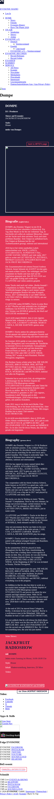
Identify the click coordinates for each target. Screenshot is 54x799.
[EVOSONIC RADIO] (3, 89)
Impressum (30, 791)
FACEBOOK (17, 747)
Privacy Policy (6, 794)
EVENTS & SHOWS (18, 779)
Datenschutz (41, 791)
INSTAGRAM (17, 749)
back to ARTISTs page (37, 144)
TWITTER (16, 752)
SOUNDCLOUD (18, 757)
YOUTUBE (16, 754)
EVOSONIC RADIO (9, 9)
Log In (8, 13)
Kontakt (22, 794)
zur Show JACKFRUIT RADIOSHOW (33, 691)
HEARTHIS (16, 759)
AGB (15, 794)
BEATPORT (13, 782)
